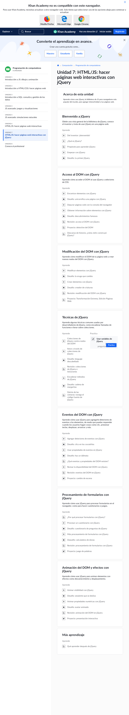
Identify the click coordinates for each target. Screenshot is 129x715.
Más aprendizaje (73, 635)
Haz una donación (87, 32)
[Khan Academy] (65, 31)
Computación (67, 65)
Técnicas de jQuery (75, 317)
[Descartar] (125, 2)
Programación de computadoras (88, 65)
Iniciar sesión (105, 32)
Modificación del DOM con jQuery (85, 251)
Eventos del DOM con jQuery (82, 414)
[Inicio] (58, 65)
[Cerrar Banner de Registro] (124, 40)
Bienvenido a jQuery (76, 116)
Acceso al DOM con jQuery (80, 174)
